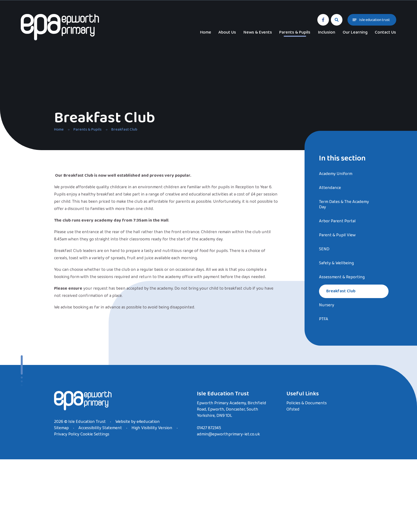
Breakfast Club (124, 129)
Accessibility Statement (100, 428)
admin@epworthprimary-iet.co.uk (228, 434)
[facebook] (323, 20)
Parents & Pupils (87, 129)
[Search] (336, 20)
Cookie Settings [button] (94, 434)
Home (59, 129)
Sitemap (61, 428)
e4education (148, 421)
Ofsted (292, 409)
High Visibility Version (152, 428)
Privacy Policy (66, 434)
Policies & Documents (306, 403)
